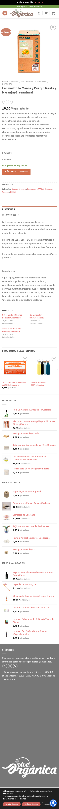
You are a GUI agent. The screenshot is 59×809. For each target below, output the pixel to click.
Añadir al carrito (16, 171)
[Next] (57, 375)
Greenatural (27, 81)
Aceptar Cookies (12, 804)
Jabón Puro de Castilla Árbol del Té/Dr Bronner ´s (14, 383)
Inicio (5, 81)
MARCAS (14, 81)
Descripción (8, 209)
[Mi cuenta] (39, 13)
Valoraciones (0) (10, 215)
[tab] (29, 209)
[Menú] (4, 13)
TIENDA (13, 192)
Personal (41, 81)
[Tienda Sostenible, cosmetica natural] (21, 13)
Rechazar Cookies (31, 804)
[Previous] (2, 375)
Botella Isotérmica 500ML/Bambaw (38, 383)
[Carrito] (53, 13)
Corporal (7, 84)
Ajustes (47, 804)
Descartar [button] (39, 2)
